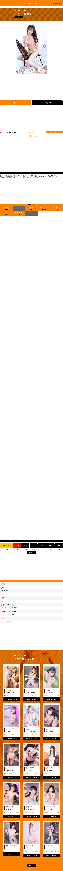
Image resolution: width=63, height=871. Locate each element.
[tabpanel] (31, 46)
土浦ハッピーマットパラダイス (40, 3)
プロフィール (15, 103)
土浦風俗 (27, 3)
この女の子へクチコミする (55, 132)
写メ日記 (47, 103)
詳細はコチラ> (31, 865)
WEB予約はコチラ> (31, 552)
